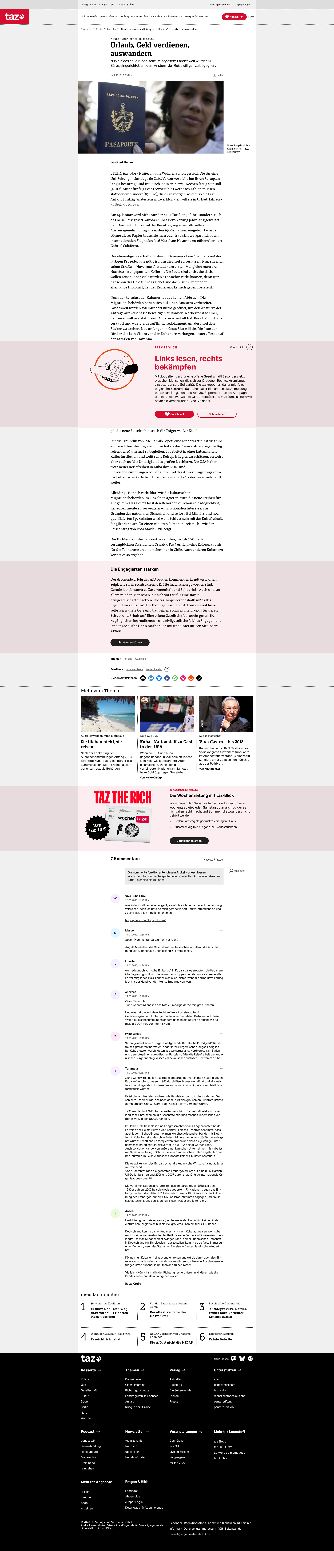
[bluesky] (242, 1360)
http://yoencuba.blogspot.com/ (145, 920)
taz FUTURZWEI (224, 1447)
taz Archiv (220, 1458)
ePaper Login (134, 1502)
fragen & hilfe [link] (126, 4)
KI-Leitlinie (244, 1523)
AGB (221, 1528)
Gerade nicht (237, 347)
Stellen (174, 1396)
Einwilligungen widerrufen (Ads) (190, 1534)
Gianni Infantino (135, 1385)
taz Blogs (220, 1441)
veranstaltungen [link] (99, 4)
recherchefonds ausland (229, 1396)
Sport (84, 1401)
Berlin (84, 1407)
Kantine (86, 1497)
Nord (84, 1413)
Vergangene (177, 1457)
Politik (99, 29)
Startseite (86, 29)
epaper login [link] (243, 4)
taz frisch (131, 1446)
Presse (174, 1401)
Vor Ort (174, 1446)
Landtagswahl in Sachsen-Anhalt (142, 1398)
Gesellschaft (89, 1390)
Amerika (111, 29)
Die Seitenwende (180, 1390)
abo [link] (212, 4)
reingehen (87, 1468)
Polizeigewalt (133, 1379)
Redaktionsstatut (195, 1523)
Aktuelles (176, 1379)
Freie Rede (88, 1463)
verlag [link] (84, 4)
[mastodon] (234, 1360)
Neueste (208, 859)
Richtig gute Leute (137, 1390)
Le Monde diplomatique (229, 1452)
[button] (251, 17)
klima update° (90, 1452)
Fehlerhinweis (154, 669)
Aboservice (132, 1496)
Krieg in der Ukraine (138, 1407)
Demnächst (177, 1440)
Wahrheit (87, 1418)
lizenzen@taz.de (106, 1528)
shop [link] (113, 4)
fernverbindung (91, 1446)
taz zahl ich (221, 1390)
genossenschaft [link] (225, 4)
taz (91, 1359)
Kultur (85, 1396)
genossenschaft (224, 1385)
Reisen (85, 1492)
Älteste (220, 859)
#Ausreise (140, 658)
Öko (83, 1385)
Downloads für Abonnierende (144, 1507)
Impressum (209, 1528)
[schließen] (249, 347)
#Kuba (128, 658)
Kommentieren (134, 669)
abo (216, 1379)
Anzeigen (87, 1508)
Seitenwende (233, 1528)
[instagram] (250, 1360)
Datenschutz (192, 1528)
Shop (84, 1503)
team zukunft (133, 1440)
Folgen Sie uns (221, 1358)
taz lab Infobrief (135, 1457)
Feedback (131, 1491)
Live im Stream (179, 1452)
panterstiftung (223, 1401)
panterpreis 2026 (225, 1407)
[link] (90, 16)
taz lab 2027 (177, 1463)
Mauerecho (88, 1457)
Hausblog (176, 1385)
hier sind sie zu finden (151, 880)
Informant (176, 1528)
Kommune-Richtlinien (222, 1523)
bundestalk (88, 1440)
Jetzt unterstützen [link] (130, 642)
